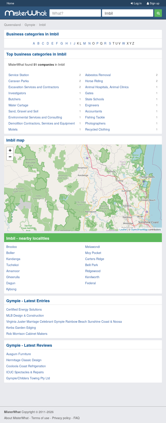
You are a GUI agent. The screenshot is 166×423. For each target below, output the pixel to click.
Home (10, 3)
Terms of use (40, 418)
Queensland (12, 24)
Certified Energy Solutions (24, 309)
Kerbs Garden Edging (21, 327)
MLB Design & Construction (25, 315)
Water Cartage (18, 105)
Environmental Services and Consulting (35, 117)
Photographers (95, 123)
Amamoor (13, 271)
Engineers (92, 105)
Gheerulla (13, 277)
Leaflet (123, 229)
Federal (90, 283)
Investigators (17, 93)
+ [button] (10, 150)
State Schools (94, 99)
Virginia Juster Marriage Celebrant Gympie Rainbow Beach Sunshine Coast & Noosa (64, 321)
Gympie (30, 24)
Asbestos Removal (98, 75)
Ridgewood (93, 271)
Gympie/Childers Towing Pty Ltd (28, 378)
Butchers (14, 99)
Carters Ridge (94, 259)
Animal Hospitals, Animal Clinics (107, 87)
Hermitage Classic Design (24, 360)
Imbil (42, 24)
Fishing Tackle (95, 117)
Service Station (18, 75)
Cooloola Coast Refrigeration (26, 366)
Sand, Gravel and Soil (23, 111)
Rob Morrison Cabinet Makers (26, 333)
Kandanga (13, 259)
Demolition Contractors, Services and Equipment (41, 123)
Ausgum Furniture (18, 354)
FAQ (76, 418)
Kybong (11, 289)
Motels (13, 129)
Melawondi (92, 246)
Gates (89, 93)
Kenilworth (92, 277)
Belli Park (91, 265)
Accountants (93, 111)
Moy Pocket (93, 253)
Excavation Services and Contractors (33, 87)
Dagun (10, 283)
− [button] (10, 157)
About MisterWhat (16, 418)
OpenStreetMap (139, 229)
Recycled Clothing (97, 129)
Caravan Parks (18, 81)
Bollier (10, 253)
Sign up (154, 3)
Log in (137, 3)
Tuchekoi (12, 265)
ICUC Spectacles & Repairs (25, 372)
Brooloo (11, 246)
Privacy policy (61, 418)
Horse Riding (94, 81)
